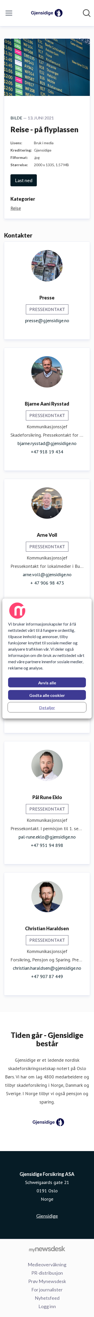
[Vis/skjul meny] (9, 13)
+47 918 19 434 (47, 452)
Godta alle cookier (47, 695)
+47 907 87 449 (47, 976)
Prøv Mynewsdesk (47, 1281)
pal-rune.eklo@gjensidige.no (47, 837)
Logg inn (47, 1306)
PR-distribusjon (47, 1273)
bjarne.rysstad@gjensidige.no (47, 443)
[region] (47, 659)
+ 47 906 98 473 (47, 583)
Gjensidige (47, 1216)
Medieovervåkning (47, 1264)
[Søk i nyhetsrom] (87, 13)
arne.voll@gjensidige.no (47, 574)
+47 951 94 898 (47, 845)
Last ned (23, 180)
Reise (15, 208)
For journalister (47, 1289)
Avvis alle (47, 682)
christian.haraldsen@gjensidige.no (47, 968)
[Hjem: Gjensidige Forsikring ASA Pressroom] (45, 13)
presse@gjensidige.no (47, 320)
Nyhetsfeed (47, 1298)
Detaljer (47, 707)
